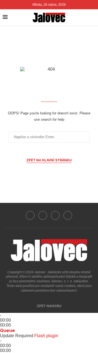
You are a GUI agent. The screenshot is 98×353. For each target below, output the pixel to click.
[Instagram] (42, 215)
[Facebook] (30, 215)
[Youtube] (55, 215)
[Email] (67, 215)
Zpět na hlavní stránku (49, 160)
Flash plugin (46, 335)
